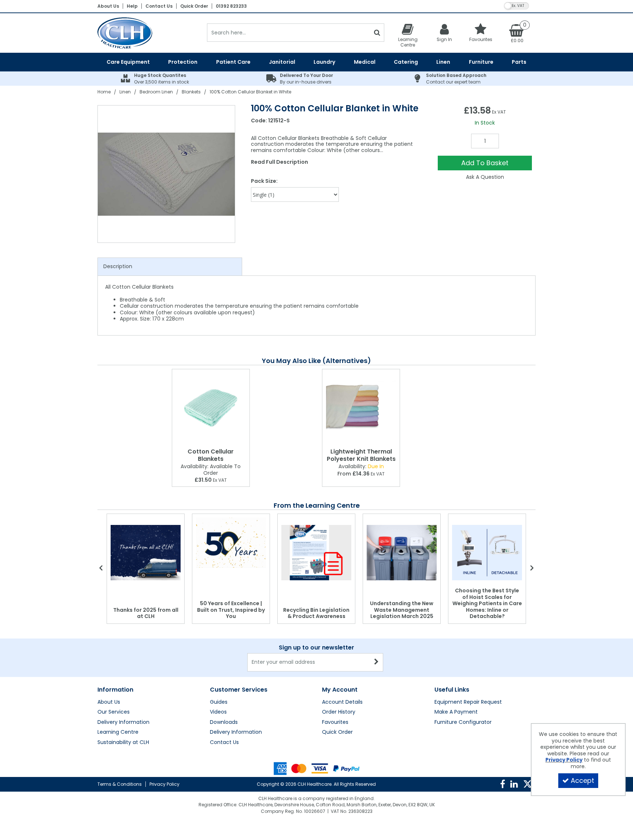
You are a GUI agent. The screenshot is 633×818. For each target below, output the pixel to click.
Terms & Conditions (119, 784)
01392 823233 (231, 6)
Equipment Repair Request (468, 702)
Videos (218, 712)
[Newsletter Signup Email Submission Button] (376, 662)
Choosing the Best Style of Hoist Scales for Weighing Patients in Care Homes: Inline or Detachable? (487, 603)
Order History (338, 712)
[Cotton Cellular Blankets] (211, 407)
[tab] (169, 267)
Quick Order (194, 6)
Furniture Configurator (463, 722)
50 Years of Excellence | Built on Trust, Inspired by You (231, 610)
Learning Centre (117, 732)
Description (117, 266)
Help (132, 6)
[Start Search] (377, 32)
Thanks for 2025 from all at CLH (145, 613)
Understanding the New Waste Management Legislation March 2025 (401, 610)
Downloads (224, 722)
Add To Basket (484, 162)
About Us (108, 6)
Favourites (335, 722)
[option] (166, 174)
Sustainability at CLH (123, 742)
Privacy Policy (164, 784)
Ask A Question (485, 177)
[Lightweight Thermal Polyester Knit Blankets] (361, 407)
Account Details (342, 702)
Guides (218, 702)
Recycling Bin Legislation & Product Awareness (316, 613)
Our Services (113, 712)
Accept (582, 780)
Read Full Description (279, 162)
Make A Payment (456, 712)
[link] (502, 784)
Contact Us (159, 6)
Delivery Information (123, 722)
